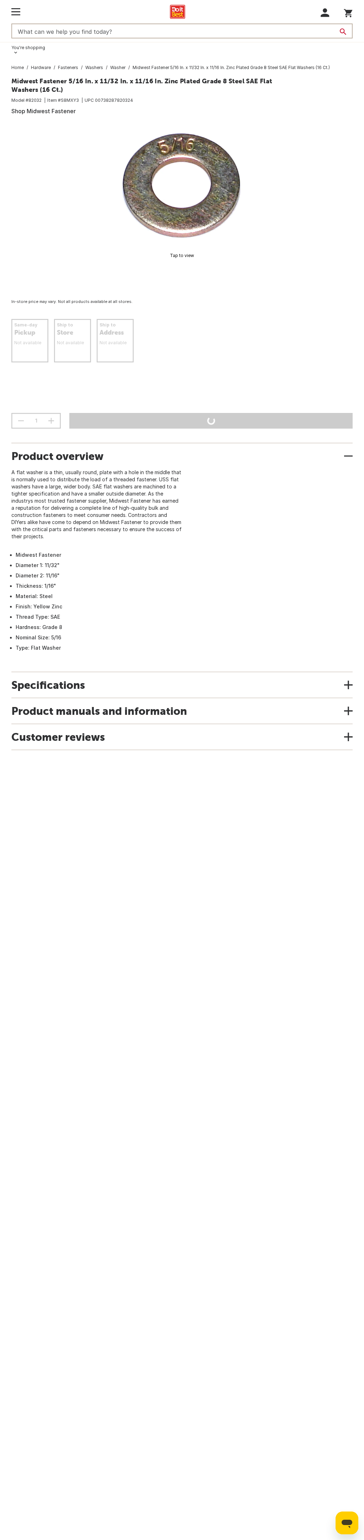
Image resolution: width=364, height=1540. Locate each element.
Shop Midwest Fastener (43, 111)
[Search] (343, 31)
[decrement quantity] (21, 420)
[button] (325, 12)
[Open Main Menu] (15, 11)
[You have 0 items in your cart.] (348, 11)
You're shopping (28, 47)
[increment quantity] (51, 420)
